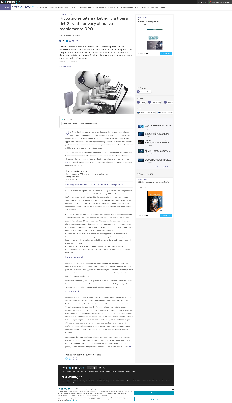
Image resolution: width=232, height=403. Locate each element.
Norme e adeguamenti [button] (85, 7)
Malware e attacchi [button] (69, 7)
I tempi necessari (72, 177)
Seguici (91, 368)
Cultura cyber (111, 7)
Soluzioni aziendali (100, 7)
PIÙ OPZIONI (154, 399)
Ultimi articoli (43, 7)
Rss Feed (80, 371)
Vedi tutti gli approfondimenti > (164, 167)
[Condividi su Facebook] (60, 40)
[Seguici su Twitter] (104, 368)
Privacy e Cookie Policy (91, 371)
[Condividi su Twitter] (63, 40)
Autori (69, 371)
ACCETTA (154, 393)
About (63, 371)
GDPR (67, 162)
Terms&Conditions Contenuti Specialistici (112, 371)
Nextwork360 (65, 380)
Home (61, 35)
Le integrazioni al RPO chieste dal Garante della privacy (87, 174)
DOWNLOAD (165, 53)
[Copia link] (76, 40)
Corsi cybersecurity (152, 7)
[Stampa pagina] (73, 40)
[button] (5, 7)
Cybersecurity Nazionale (56, 7)
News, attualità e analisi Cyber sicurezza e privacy (131, 7)
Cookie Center (130, 371)
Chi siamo (162, 7)
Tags (73, 371)
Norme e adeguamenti (73, 35)
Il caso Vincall (71, 179)
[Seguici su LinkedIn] (100, 368)
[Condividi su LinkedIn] (66, 40)
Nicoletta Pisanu (65, 66)
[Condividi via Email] (70, 40)
